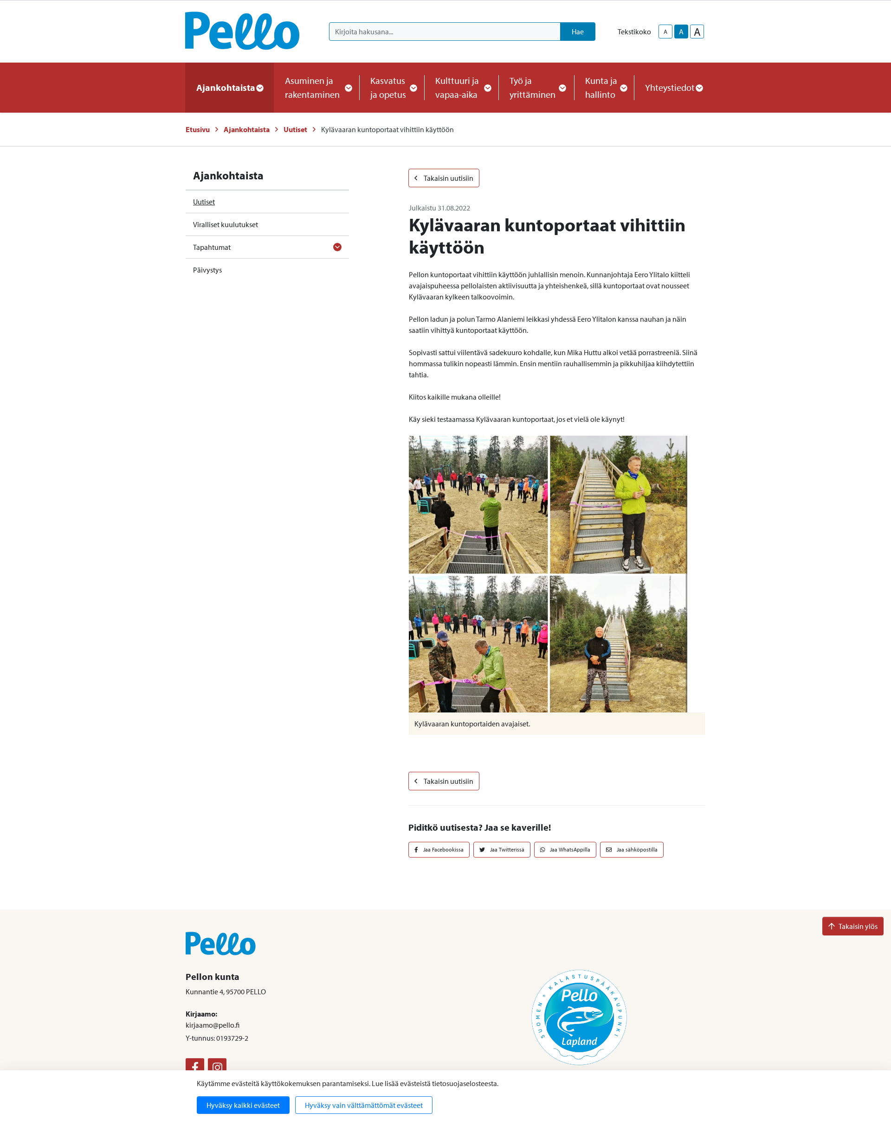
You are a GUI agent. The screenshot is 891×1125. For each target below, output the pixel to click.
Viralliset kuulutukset (225, 224)
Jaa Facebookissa (443, 849)
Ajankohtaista (247, 129)
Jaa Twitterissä (506, 849)
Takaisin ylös (858, 926)
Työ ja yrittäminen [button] (532, 87)
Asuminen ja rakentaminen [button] (312, 87)
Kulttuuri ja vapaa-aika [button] (457, 87)
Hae (578, 31)
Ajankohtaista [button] (225, 87)
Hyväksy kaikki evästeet (243, 1105)
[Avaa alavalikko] (337, 247)
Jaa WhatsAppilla (569, 849)
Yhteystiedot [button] (670, 87)
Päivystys (207, 269)
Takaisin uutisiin (448, 178)
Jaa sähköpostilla (636, 849)
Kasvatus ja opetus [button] (388, 87)
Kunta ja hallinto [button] (601, 87)
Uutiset (295, 129)
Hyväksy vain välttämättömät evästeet (364, 1105)
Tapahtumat (212, 247)
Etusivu (198, 129)
